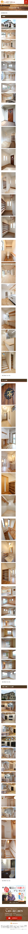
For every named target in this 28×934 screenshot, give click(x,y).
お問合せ (14, 918)
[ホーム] (1, 5)
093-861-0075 (15, 911)
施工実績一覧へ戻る (6, 375)
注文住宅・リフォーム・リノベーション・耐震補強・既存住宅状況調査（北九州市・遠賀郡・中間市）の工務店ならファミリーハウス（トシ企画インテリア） (14, 926)
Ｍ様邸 (3, 16)
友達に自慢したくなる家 (7, 686)
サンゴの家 (4, 380)
